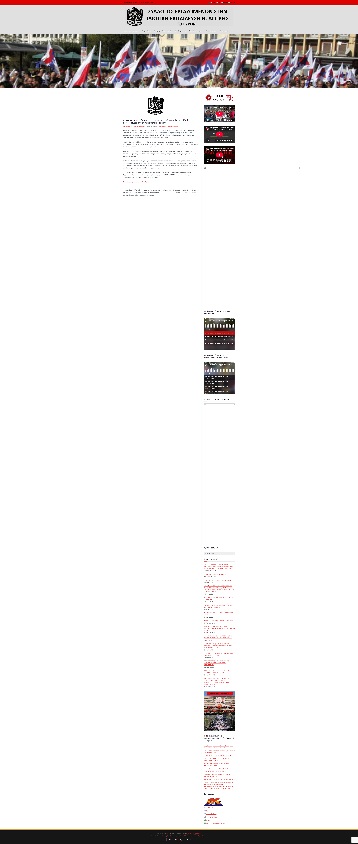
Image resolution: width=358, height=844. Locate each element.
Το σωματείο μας (211, 31)
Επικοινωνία (224, 31)
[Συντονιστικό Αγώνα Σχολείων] (214, 823)
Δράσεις (135, 31)
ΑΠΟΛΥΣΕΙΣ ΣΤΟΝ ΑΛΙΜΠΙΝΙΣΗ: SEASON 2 (217, 580)
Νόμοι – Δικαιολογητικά (195, 31)
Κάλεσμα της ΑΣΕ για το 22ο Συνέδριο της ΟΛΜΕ (219, 779)
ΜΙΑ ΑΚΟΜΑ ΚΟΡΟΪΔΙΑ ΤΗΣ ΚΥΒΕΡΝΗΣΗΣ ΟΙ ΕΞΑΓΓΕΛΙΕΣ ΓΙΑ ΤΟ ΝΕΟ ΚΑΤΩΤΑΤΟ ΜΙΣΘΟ (218, 637)
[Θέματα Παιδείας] (210, 814)
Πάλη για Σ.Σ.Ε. (166, 31)
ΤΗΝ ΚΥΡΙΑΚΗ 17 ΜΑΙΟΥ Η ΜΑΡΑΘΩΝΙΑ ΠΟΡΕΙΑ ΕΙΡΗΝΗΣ (219, 613)
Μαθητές (157, 31)
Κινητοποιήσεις (173, 126)
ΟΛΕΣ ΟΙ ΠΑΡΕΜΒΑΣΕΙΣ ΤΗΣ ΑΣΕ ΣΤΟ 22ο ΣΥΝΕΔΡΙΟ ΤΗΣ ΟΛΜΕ (217, 759)
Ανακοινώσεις (127, 31)
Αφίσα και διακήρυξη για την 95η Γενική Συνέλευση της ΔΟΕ (217, 775)
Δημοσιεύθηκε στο (134, 126)
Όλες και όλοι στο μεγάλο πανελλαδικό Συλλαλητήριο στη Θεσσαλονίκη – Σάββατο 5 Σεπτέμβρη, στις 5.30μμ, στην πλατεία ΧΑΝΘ (218, 566)
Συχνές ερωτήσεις (180, 31)
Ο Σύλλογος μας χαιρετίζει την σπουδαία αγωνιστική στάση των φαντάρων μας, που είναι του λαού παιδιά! (218, 645)
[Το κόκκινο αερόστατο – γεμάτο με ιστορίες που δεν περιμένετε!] (211, 817)
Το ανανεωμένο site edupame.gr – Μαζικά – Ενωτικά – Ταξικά (219, 738)
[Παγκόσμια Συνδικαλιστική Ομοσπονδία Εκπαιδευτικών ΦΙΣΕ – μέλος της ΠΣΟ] (206, 811)
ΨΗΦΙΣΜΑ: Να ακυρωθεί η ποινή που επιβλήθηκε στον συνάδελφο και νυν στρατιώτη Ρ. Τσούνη (219, 628)
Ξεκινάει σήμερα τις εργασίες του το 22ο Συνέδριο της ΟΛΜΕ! (217, 764)
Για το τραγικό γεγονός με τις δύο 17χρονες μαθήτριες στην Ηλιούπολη (218, 606)
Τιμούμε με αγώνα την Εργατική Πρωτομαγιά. (218, 620)
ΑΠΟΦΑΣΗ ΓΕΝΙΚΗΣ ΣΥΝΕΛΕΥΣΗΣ (215, 574)
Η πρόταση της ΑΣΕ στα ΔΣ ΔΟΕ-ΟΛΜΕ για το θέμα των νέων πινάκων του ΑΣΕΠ (218, 747)
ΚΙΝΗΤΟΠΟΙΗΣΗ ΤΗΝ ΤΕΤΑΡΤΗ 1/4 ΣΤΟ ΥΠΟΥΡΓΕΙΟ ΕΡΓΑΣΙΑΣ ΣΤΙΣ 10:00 (216, 671)
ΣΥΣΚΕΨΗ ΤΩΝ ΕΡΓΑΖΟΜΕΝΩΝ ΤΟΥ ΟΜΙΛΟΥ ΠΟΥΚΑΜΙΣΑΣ (218, 598)
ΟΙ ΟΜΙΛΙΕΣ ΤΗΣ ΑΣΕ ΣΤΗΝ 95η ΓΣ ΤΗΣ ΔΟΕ (218, 768)
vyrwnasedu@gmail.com (146, 2)
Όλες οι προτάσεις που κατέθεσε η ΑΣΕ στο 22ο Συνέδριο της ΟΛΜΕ (219, 751)
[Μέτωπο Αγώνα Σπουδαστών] (207, 820)
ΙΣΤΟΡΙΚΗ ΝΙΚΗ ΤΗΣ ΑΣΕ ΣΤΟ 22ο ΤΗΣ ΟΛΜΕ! (218, 756)
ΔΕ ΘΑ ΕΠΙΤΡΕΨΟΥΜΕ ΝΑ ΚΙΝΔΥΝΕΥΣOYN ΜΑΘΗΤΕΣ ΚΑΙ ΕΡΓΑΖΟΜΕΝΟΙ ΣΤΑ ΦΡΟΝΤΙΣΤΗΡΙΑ (217, 663)
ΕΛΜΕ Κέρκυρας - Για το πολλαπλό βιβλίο (217, 771)
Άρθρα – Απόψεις (147, 31)
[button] (139, 31)
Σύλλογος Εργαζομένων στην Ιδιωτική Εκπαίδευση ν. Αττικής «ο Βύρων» (184, 836)
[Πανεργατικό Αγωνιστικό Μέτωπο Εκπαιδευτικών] (213, 802)
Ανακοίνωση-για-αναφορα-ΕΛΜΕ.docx (136, 182)
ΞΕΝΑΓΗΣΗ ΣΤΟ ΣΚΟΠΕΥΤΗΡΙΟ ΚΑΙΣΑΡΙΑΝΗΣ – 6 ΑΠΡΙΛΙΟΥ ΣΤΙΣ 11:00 (219, 654)
